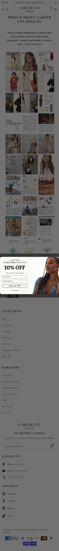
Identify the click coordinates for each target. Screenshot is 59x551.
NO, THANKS (14, 290)
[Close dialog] (57, 258)
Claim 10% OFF (15, 286)
